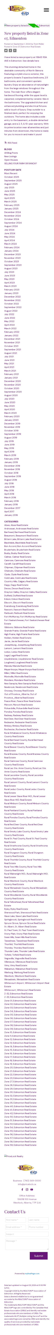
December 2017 (12, 508)
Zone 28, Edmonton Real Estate (20, 1085)
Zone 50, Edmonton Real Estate (20, 1116)
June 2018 (9, 486)
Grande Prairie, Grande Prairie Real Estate (25, 630)
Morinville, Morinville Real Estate (20, 676)
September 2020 (13, 391)
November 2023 (12, 258)
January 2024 (11, 250)
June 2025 (9, 191)
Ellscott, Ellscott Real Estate (18, 602)
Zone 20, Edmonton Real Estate (20, 1067)
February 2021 (11, 374)
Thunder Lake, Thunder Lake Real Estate (24, 951)
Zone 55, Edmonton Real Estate (20, 1131)
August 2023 (10, 268)
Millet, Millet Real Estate (16, 673)
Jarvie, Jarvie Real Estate (16, 641)
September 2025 (13, 180)
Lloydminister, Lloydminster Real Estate (23, 658)
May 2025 (9, 194)
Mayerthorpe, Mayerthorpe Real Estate (24, 669)
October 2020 (11, 388)
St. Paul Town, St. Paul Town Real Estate (24, 930)
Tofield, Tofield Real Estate (17, 954)
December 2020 (12, 381)
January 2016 (11, 515)
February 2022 (11, 331)
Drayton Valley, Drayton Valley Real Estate (25, 592)
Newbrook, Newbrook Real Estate (21, 687)
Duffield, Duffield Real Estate (18, 595)
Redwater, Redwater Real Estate (20, 722)
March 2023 (10, 286)
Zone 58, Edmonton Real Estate (20, 1141)
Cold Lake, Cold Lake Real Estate (20, 578)
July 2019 (9, 441)
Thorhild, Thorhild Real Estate (19, 944)
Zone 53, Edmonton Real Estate (20, 1124)
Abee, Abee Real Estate (16, 525)
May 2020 (9, 405)
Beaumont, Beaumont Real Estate (21, 535)
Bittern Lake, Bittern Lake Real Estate (22, 539)
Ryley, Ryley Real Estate (16, 909)
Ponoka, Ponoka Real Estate (18, 711)
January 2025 (11, 208)
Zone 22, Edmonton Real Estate (20, 1074)
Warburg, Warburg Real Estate (19, 972)
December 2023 (12, 254)
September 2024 (13, 222)
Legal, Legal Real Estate (16, 655)
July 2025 (9, 187)
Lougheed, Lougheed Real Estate (21, 662)
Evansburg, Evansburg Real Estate (21, 606)
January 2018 (11, 504)
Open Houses (11, 159)
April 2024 (9, 240)
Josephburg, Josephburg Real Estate (23, 644)
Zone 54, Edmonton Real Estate (20, 1127)
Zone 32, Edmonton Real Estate (20, 1095)
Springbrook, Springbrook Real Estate (23, 919)
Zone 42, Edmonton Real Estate (20, 1113)
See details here (31, 60)
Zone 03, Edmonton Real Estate (20, 1007)
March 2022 (10, 328)
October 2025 (11, 176)
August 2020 (11, 395)
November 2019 (12, 427)
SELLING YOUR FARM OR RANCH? (20, 163)
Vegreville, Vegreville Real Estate (20, 958)
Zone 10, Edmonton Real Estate (20, 1032)
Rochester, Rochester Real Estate (21, 729)
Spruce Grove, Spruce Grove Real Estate (24, 923)
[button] (22, 1189)
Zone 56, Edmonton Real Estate (20, 1134)
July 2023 (9, 272)
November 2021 (12, 342)
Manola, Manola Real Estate (18, 665)
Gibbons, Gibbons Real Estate (19, 627)
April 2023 (9, 282)
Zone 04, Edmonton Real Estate (20, 1011)
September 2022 (12, 307)
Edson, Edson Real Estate (17, 599)
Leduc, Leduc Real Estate (17, 651)
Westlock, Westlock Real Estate (20, 976)
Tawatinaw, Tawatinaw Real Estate (21, 940)
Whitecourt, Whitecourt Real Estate (22, 990)
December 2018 (12, 465)
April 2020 (9, 409)
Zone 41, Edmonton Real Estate (20, 1109)
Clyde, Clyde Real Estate (16, 574)
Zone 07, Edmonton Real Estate (27, 47)
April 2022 (9, 324)
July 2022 (9, 314)
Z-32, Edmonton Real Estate (18, 993)
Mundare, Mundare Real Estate (19, 680)
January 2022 (11, 335)
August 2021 (10, 353)
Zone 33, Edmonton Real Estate (20, 1099)
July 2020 (9, 398)
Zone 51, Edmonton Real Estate (20, 1120)
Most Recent (10, 173)
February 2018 (11, 501)
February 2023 (11, 289)
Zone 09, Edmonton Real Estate (20, 1028)
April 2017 (9, 511)
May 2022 (9, 321)
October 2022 (11, 303)
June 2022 (9, 317)
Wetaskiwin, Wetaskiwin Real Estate (22, 979)
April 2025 (9, 198)
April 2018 (9, 493)
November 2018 (12, 469)
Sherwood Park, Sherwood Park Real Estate (26, 912)
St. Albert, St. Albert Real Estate (20, 926)
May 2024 (9, 236)
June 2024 (9, 233)
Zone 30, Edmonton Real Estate (20, 1092)
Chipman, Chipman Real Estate (19, 567)
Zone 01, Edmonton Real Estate (20, 1000)
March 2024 (10, 243)
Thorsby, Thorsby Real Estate (19, 947)
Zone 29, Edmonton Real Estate (20, 1088)
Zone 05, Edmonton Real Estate (20, 1014)
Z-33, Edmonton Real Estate (18, 997)
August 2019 (10, 437)
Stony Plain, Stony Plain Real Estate (22, 933)
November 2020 (12, 384)
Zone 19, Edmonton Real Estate (20, 1063)
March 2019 (10, 455)
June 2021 (9, 360)
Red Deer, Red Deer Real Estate (20, 718)
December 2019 (12, 423)
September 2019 (12, 434)
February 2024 (12, 247)
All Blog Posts (11, 152)
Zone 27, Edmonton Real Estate (20, 1081)
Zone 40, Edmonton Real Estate (20, 1106)
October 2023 (11, 261)
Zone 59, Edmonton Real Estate (20, 1145)
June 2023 (9, 275)
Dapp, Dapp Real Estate (16, 585)
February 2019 (11, 458)
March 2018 (10, 497)
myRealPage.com (32, 1273)
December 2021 (12, 338)
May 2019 (9, 448)
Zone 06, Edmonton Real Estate (20, 1018)
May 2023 (9, 279)
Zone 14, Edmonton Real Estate (20, 1046)
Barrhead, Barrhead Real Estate (20, 532)
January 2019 (11, 462)
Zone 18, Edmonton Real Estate (20, 1060)
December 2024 (12, 212)
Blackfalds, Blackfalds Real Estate (21, 542)
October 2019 (11, 430)
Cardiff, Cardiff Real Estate (17, 563)
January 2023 (11, 293)
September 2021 (12, 349)
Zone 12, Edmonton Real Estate (20, 1039)
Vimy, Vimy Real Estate (15, 965)
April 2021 (9, 367)
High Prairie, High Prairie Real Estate (21, 634)
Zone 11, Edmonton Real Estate (19, 1035)
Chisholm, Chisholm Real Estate (20, 570)
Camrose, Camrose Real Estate (20, 560)
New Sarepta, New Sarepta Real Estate (23, 683)
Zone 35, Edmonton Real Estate (20, 1102)
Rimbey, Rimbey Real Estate (18, 725)
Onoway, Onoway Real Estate (19, 690)
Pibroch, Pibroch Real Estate (18, 704)
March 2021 (10, 370)
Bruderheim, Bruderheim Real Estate (22, 549)
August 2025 (11, 183)
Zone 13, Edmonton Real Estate (20, 1042)
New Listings (10, 156)
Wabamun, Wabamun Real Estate (21, 968)
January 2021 (11, 377)
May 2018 (9, 490)
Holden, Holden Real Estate (17, 637)
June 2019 (9, 444)
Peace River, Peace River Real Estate (22, 701)
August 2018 (10, 479)
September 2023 (12, 265)
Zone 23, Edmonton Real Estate (20, 1078)
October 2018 (11, 472)
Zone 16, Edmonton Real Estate (20, 1053)
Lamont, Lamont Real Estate (18, 648)
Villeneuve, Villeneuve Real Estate (21, 961)
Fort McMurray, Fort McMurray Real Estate (25, 616)
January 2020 (11, 420)
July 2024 (9, 229)
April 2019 (9, 451)
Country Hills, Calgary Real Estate (21, 581)
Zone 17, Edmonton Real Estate (20, 1056)
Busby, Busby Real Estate (16, 553)
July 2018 (9, 483)
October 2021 (11, 346)
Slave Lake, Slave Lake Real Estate (21, 916)
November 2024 (12, 215)
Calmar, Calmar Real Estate (17, 556)
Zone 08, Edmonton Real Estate (20, 1025)
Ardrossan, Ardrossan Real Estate (21, 528)
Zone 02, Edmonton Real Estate (20, 1004)
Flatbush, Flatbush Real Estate (19, 613)
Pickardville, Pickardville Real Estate (21, 708)
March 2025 (10, 201)
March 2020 (10, 413)
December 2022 (12, 296)
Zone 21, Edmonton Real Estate (20, 1071)
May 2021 (9, 363)
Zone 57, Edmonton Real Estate (20, 1138)
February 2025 (11, 205)
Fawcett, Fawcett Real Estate (19, 609)
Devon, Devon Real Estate (17, 588)
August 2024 (11, 226)
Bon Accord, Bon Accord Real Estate (22, 546)
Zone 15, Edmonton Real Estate (20, 1049)
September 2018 (12, 476)
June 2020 (9, 402)
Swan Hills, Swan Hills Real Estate (20, 937)
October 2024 (11, 219)
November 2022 (12, 300)
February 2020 (12, 416)
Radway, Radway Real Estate (18, 715)
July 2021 (9, 356)
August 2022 (10, 310)
